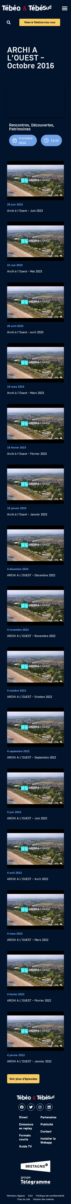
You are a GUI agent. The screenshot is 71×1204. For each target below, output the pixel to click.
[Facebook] (21, 1107)
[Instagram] (40, 1107)
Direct (23, 1117)
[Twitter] (31, 1107)
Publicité (46, 1124)
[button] (64, 8)
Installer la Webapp (48, 1140)
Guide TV (25, 1146)
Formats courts (25, 1137)
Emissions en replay (26, 1126)
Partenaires (48, 1117)
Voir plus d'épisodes (23, 1079)
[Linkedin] (49, 1107)
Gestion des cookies (43, 1199)
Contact (45, 1131)
